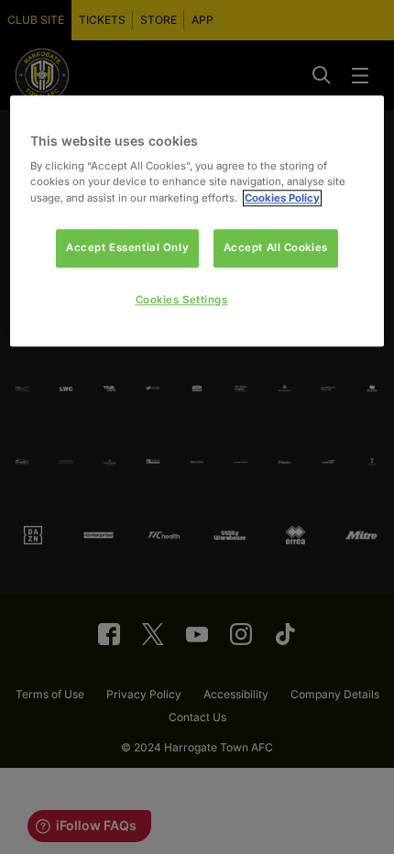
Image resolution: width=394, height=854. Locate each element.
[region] (197, 221)
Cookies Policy (282, 198)
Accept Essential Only (127, 247)
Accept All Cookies (276, 247)
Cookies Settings (182, 299)
